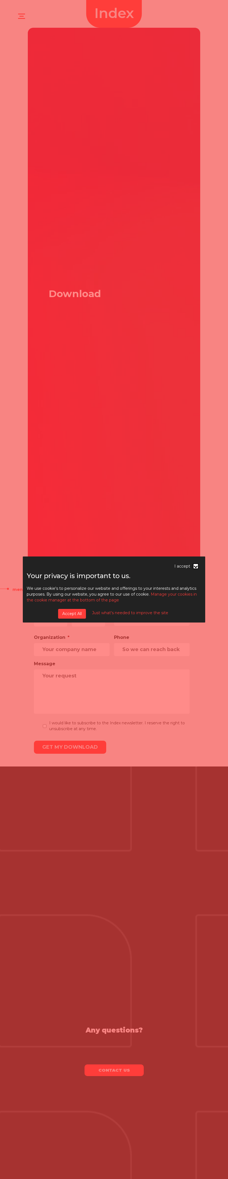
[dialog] (114, 589)
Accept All (72, 613)
